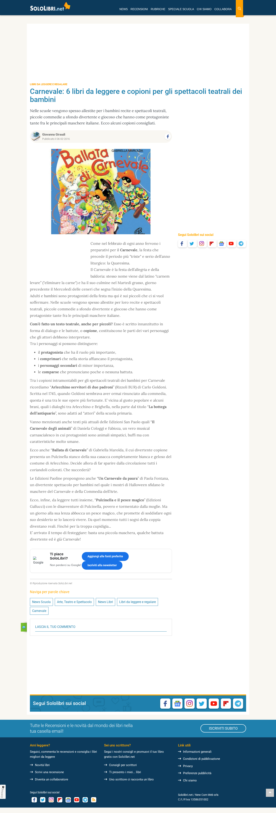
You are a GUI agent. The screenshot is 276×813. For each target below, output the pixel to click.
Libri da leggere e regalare (137, 602)
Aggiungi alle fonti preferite (105, 556)
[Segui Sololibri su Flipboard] (212, 243)
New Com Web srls (206, 794)
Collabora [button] (223, 9)
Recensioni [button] (139, 9)
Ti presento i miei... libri (125, 772)
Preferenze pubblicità (197, 773)
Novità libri (42, 765)
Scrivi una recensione (49, 772)
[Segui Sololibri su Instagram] (202, 243)
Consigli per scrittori (123, 765)
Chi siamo (190, 780)
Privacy (188, 766)
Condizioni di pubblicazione (201, 759)
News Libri (105, 602)
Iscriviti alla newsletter (102, 565)
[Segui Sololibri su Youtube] (231, 243)
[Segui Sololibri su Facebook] (182, 243)
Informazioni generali (197, 752)
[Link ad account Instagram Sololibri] (51, 799)
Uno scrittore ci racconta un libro (131, 779)
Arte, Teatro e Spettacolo (74, 602)
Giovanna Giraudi (53, 134)
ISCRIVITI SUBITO (223, 728)
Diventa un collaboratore (51, 779)
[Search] (239, 8)
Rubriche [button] (158, 9)
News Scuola (41, 602)
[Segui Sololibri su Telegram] (241, 243)
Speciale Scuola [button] (181, 9)
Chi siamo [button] (204, 9)
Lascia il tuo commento (55, 627)
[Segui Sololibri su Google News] (222, 243)
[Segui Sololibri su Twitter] (192, 243)
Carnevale (39, 611)
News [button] (123, 9)
